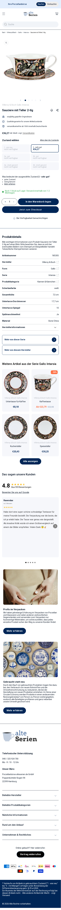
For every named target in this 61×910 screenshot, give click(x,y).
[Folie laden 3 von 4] (32, 100)
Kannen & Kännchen (46, 282)
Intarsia (26, 32)
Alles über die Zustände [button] (49, 140)
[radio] (16, 148)
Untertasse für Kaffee (16, 402)
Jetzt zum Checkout (30, 209)
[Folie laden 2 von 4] (28, 100)
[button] (4, 14)
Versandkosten (29, 133)
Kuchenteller (15, 446)
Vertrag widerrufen (30, 854)
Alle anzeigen (30, 461)
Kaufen (41, 4)
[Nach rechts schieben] (40, 100)
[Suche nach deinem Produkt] (5, 24)
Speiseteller (45, 446)
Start (3, 32)
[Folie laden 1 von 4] (25, 100)
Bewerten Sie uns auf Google (15, 492)
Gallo (20, 32)
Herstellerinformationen (13, 327)
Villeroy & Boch (11, 32)
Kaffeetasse (45, 402)
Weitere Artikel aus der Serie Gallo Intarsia (29, 364)
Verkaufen (52, 4)
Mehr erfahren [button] (9, 184)
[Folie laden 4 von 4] (35, 100)
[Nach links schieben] (20, 100)
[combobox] (30, 24)
